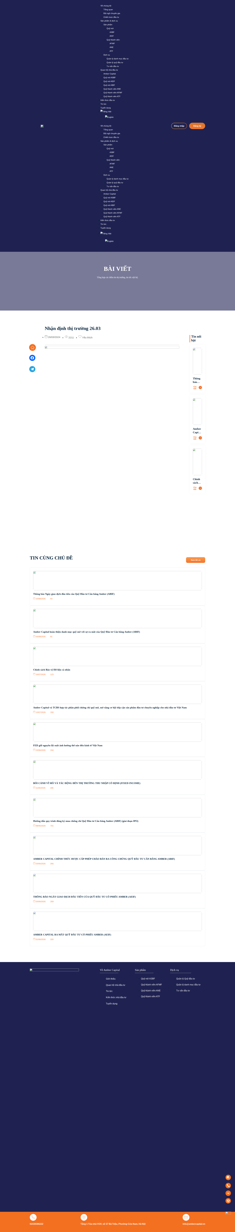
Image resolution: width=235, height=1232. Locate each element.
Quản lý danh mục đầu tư (118, 59)
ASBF (112, 32)
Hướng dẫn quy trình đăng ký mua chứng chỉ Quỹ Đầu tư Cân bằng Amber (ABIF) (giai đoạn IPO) (85, 821)
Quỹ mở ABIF (109, 85)
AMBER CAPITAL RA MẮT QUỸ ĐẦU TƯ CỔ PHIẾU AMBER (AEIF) (72, 934)
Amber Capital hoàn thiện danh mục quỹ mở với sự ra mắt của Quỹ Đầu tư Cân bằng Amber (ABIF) (86, 631)
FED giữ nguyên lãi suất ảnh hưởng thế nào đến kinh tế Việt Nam (67, 745)
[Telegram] (32, 370)
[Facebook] (32, 359)
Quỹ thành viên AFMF (112, 92)
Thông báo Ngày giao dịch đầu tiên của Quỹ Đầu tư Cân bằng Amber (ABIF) (74, 594)
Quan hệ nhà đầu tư (109, 70)
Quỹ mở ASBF (109, 77)
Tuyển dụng (106, 108)
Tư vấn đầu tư (113, 66)
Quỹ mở (110, 28)
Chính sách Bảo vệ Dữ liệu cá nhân (51, 669)
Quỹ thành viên (113, 40)
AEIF (112, 36)
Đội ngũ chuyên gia (111, 13)
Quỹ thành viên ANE (112, 89)
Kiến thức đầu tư (108, 100)
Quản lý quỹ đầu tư (115, 62)
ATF (111, 51)
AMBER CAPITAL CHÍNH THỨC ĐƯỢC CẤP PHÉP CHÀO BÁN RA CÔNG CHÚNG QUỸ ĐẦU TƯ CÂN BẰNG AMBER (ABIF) (104, 859)
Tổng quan (108, 9)
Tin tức (103, 104)
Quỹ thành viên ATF (111, 96)
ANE (111, 47)
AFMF (112, 43)
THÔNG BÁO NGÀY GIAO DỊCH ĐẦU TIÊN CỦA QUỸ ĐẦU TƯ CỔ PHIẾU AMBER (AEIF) (84, 896)
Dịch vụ (106, 55)
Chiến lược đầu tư (111, 17)
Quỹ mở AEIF (109, 81)
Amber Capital (109, 74)
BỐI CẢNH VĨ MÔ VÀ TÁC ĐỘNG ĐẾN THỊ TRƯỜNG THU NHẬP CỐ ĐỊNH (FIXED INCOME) (86, 783)
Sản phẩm (107, 24)
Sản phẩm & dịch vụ (109, 21)
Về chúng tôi (106, 6)
